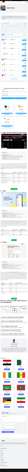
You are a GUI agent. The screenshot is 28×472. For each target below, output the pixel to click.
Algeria (21, 366)
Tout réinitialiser (24, 23)
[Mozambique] (7, 402)
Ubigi (8, 106)
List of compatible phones (4, 462)
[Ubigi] (6, 107)
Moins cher (3, 34)
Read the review (7, 114)
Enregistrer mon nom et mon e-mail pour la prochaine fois (9, 429)
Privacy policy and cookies (4, 465)
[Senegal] (21, 377)
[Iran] (21, 402)
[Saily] (20, 107)
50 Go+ (3, 32)
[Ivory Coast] (7, 377)
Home (1, 13)
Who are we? (2, 460)
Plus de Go (9, 34)
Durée (12, 34)
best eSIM (6, 16)
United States (2, 453)
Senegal (21, 379)
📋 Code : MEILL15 (24, 70)
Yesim (8, 119)
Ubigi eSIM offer (3, 163)
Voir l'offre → (24, 55)
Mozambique (7, 404)
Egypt (7, 366)
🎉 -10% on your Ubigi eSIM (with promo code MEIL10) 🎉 (6, 0)
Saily (22, 106)
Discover (14, 98)
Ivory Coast (7, 379)
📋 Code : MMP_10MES (23, 54)
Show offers (7, 369)
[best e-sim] (4, 2)
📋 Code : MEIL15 (24, 48)
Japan (1, 451)
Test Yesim (14, 298)
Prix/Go (6, 34)
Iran (21, 404)
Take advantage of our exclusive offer (7, 113)
